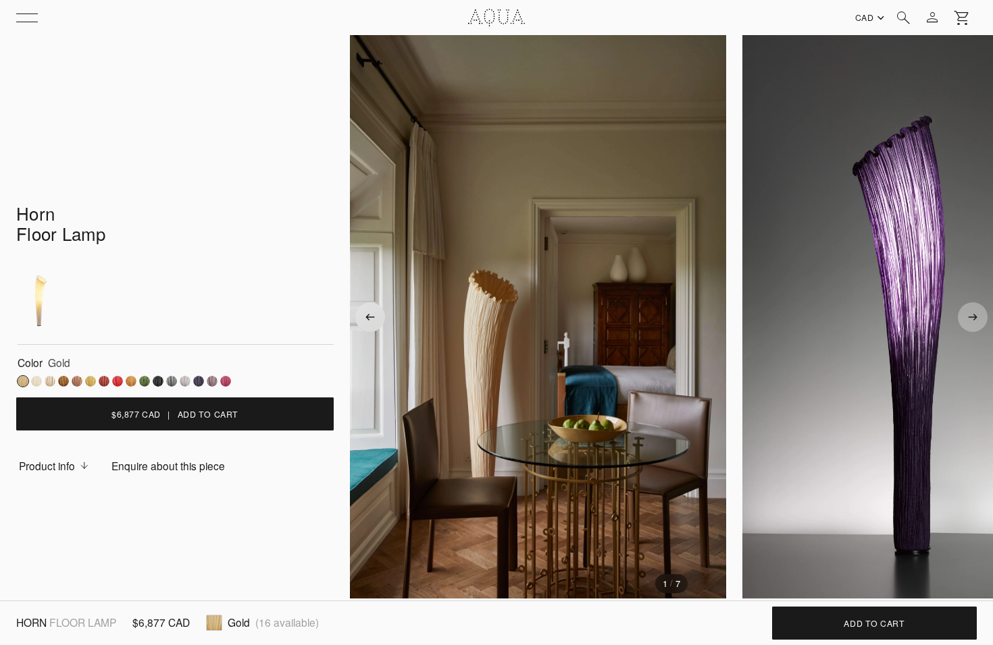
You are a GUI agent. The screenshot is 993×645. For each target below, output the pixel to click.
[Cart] (962, 17)
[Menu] (27, 17)
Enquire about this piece (168, 465)
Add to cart (874, 623)
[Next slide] (973, 317)
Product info (47, 465)
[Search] (904, 17)
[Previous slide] (370, 317)
